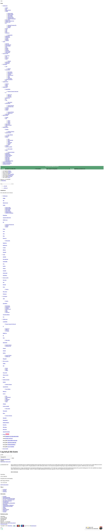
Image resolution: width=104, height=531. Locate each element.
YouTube (4, 490)
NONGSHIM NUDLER (12, 440)
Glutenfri (7, 40)
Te (5, 92)
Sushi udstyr (7, 52)
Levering (10, 176)
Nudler (6, 11)
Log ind (2, 460)
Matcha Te (10, 94)
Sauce (6, 58)
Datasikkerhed (5, 501)
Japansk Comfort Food (9, 20)
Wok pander (10, 148)
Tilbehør (6, 145)
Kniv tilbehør (10, 134)
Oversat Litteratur (11, 152)
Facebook (5, 489)
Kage (6, 126)
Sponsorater (5, 504)
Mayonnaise (7, 62)
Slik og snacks (5, 361)
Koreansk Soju (10, 106)
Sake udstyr (10, 102)
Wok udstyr (7, 158)
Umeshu (6, 107)
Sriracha (9, 61)
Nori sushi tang (8, 44)
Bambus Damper (11, 131)
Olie (6, 56)
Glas (8, 139)
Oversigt (4, 511)
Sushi (4, 254)
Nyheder (9, 172)
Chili (6, 66)
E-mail (1, 454)
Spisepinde (7, 153)
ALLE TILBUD (10, 446)
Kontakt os (5, 510)
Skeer (9, 144)
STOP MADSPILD (11, 444)
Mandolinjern (7, 154)
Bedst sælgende (6, 509)
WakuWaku (10, 525)
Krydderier (5, 296)
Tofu (6, 30)
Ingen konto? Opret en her (5, 461)
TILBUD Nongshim (12, 18)
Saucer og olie (5, 277)
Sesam (6, 28)
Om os (8, 177)
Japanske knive (8, 132)
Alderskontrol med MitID (8, 506)
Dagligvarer (5, 195)
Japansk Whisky (11, 112)
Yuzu (9, 76)
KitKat (9, 122)
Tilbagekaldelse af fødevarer (8, 505)
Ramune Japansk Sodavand (13, 91)
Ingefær (6, 48)
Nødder (6, 117)
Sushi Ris (7, 43)
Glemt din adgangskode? (5, 459)
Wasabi (6, 49)
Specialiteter (7, 69)
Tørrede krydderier (8, 79)
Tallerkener (10, 142)
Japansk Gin (10, 113)
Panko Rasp (7, 19)
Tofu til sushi (7, 51)
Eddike (6, 7)
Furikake (9, 74)
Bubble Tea (7, 97)
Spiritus (6, 109)
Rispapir (9, 26)
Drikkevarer (5, 319)
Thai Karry (10, 78)
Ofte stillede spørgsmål (7, 500)
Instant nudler (10, 13)
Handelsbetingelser (6, 497)
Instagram (5, 491)
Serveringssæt (10, 140)
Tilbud (9, 170)
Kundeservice (10, 175)
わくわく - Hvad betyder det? (9, 499)
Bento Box (7, 157)
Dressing (7, 57)
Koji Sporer (10, 71)
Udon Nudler (10, 16)
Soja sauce (7, 55)
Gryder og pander (8, 146)
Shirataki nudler (11, 17)
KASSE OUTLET (9, 438)
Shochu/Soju (7, 103)
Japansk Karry (10, 75)
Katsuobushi (10, 73)
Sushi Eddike (7, 45)
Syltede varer (7, 22)
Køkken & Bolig (6, 379)
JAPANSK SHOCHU (11, 442)
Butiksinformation (3, 523)
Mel (6, 9)
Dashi (9, 77)
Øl (5, 99)
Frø (6, 80)
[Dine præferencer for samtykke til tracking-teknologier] (2, 529)
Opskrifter (12, 174)
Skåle (9, 141)
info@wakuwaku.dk (4, 484)
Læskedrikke (7, 89)
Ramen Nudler (10, 14)
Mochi (9, 120)
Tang (6, 29)
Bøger (6, 150)
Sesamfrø (7, 50)
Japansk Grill (7, 156)
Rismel (9, 27)
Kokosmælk (10, 35)
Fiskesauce (7, 63)
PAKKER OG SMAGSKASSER (11, 436)
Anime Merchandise (9, 160)
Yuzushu (7, 108)
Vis (12, 458)
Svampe (6, 38)
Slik (6, 118)
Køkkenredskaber (8, 155)
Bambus (6, 129)
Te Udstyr (9, 96)
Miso (6, 31)
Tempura (7, 83)
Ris (6, 23)
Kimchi (9, 68)
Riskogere (7, 135)
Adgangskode (3, 456)
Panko (6, 84)
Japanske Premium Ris (12, 25)
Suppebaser (7, 36)
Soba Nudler (10, 15)
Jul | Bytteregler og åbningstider (9, 503)
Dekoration (7, 159)
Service (6, 136)
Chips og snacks (8, 125)
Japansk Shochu (11, 105)
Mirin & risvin (8, 10)
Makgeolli (7, 114)
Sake (6, 100)
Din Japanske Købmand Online (9, 498)
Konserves (7, 32)
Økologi (6, 39)
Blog (9, 173)
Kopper (9, 143)
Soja (6, 46)
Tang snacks (7, 123)
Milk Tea (9, 95)
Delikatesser (7, 37)
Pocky (9, 121)
